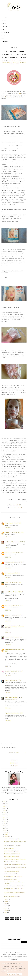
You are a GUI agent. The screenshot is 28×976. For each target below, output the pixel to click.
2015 (4, 825)
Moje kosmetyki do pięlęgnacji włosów (12, 853)
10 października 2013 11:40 (17, 713)
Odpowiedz (8, 527)
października (7, 836)
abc (6, 573)
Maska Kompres (7, 62)
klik (20, 93)
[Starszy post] (26, 752)
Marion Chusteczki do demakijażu (11, 861)
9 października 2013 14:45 (17, 671)
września (7, 899)
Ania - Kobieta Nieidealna (11, 697)
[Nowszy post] (2, 752)
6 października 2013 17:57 (18, 562)
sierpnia (6, 901)
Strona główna (14, 752)
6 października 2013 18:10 (13, 573)
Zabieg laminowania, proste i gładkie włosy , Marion (15, 859)
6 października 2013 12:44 (15, 523)
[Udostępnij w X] (15, 508)
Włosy (4, 20)
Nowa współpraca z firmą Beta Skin (11, 871)
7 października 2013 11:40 (17, 615)
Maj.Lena (7, 605)
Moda (4, 38)
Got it (19, 974)
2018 (4, 819)
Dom (3, 35)
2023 (4, 808)
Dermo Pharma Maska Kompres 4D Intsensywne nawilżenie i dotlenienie (14, 54)
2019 (4, 817)
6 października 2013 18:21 (15, 582)
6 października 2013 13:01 (18, 541)
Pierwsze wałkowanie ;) (9, 848)
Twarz (4, 17)
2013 (4, 830)
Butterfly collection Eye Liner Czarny (12, 896)
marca (6, 912)
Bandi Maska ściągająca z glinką (10, 873)
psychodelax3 (8, 541)
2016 (4, 823)
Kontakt (14, 760)
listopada (7, 834)
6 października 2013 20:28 (16, 591)
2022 (4, 810)
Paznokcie (5, 26)
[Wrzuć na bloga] (11, 508)
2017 (4, 821)
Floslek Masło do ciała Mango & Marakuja (13, 876)
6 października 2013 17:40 (17, 552)
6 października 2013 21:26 (17, 605)
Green (6, 582)
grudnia (6, 832)
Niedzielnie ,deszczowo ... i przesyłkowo (12, 845)
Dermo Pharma (21, 60)
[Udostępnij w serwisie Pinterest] (21, 508)
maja (6, 908)
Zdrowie (5, 41)
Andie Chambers (9, 649)
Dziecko (5, 29)
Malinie (7, 96)
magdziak (7, 591)
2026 (4, 801)
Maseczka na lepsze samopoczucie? (11, 851)
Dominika (7, 671)
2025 (4, 803)
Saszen (7, 637)
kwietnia (6, 910)
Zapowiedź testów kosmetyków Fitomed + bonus (14, 885)
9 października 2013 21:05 (15, 680)
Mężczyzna (6, 32)
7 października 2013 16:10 (15, 637)
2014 (4, 828)
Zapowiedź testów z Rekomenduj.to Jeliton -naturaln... (15, 864)
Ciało (4, 23)
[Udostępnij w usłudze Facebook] (18, 508)
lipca (6, 903)
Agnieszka (7, 713)
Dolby (6, 680)
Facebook (14, 763)
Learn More (11, 974)
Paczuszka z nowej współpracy (10, 879)
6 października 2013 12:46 (17, 532)
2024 (4, 806)
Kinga (6, 523)
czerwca (6, 905)
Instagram (14, 765)
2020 (4, 815)
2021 (4, 812)
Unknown (7, 532)
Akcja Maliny (12, 60)
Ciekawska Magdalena (11, 626)
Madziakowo (8, 562)
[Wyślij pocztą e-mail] (8, 508)
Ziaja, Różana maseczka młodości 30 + (12, 839)
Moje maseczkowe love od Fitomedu (11, 856)
